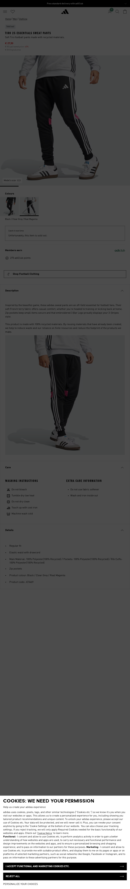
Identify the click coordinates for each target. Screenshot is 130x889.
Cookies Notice (44, 833)
